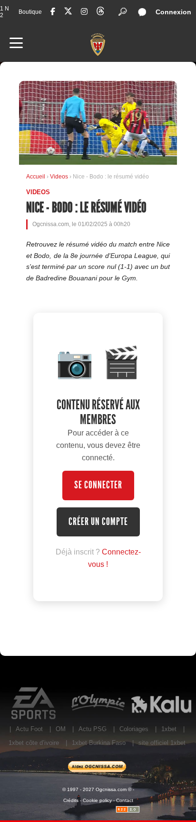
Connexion (173, 12)
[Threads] (100, 13)
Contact (124, 800)
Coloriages (133, 729)
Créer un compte (98, 521)
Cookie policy (97, 800)
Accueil (35, 176)
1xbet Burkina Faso (99, 742)
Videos (59, 176)
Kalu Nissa (161, 703)
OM (61, 729)
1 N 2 (4, 12)
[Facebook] (52, 12)
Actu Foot (29, 729)
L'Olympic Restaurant (97, 703)
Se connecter (98, 485)
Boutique (30, 12)
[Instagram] (84, 12)
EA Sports (34, 703)
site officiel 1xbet (162, 742)
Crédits (70, 800)
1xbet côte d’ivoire (34, 742)
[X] (68, 13)
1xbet (168, 729)
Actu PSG (92, 729)
